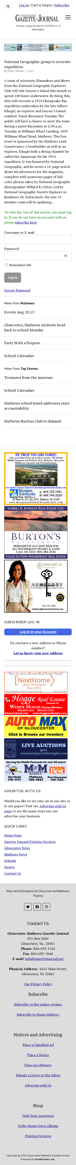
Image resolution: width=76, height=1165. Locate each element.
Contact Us (12, 873)
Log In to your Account (38, 632)
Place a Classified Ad (38, 1044)
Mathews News (15, 854)
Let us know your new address (38, 653)
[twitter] (28, 907)
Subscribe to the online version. (38, 1004)
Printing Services (38, 1136)
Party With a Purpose (22, 342)
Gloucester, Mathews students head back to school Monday (34, 327)
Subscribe (61, 5)
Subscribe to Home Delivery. (38, 1014)
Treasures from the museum (28, 377)
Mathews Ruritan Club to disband (32, 421)
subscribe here (26, 222)
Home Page (13, 835)
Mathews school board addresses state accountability (37, 406)
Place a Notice (38, 1055)
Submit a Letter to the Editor (38, 1075)
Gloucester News (17, 848)
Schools (10, 860)
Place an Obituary (38, 1065)
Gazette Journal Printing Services (30, 841)
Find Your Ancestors (38, 1115)
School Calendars (19, 355)
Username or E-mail (19, 232)
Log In (24, 5)
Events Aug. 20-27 (19, 312)
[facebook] (37, 907)
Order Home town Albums (38, 1125)
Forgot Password (17, 290)
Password (11, 248)
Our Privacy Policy (38, 984)
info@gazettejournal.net (44, 958)
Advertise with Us (38, 1085)
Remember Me (19, 265)
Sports (9, 867)
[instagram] (46, 907)
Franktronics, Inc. (45, 1159)
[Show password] (66, 255)
